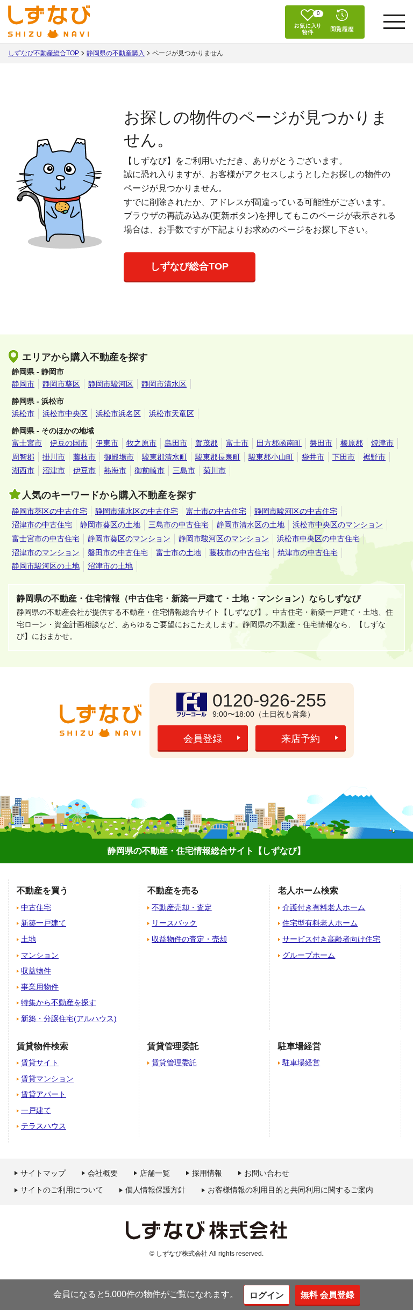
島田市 (176, 443)
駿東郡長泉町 (217, 457)
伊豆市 (84, 470)
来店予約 (300, 738)
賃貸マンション (47, 1078)
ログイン (267, 1295)
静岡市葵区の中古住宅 (49, 511)
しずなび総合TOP (190, 266)
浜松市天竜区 (171, 413)
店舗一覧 (155, 1173)
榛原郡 (351, 443)
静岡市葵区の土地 (110, 524)
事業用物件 (40, 986)
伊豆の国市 (69, 443)
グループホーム (308, 955)
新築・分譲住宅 (69, 1018)
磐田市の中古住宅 (118, 552)
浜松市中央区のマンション (338, 524)
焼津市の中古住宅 (307, 552)
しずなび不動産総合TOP (43, 53)
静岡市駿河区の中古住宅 (295, 511)
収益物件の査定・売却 (189, 939)
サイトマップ (43, 1173)
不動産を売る (173, 890)
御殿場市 (119, 457)
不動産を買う (42, 890)
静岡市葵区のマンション (129, 538)
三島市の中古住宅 (178, 524)
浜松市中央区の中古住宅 (318, 538)
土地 (28, 939)
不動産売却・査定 (182, 907)
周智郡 (23, 457)
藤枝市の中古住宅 (239, 552)
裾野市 (374, 457)
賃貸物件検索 (42, 1046)
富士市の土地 (178, 552)
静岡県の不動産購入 (116, 53)
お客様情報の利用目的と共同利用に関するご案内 (290, 1189)
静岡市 (23, 384)
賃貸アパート (43, 1094)
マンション (40, 955)
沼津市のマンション (46, 552)
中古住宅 (36, 907)
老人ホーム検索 (308, 890)
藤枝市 (84, 457)
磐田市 (321, 443)
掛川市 (53, 457)
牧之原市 (141, 443)
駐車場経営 (301, 1062)
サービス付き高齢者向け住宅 (331, 939)
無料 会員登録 (327, 1294)
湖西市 (23, 470)
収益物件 (36, 970)
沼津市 (53, 470)
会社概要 (103, 1173)
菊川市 (214, 470)
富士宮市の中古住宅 (46, 538)
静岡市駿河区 (110, 384)
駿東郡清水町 (164, 457)
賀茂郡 (206, 443)
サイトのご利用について (61, 1189)
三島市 (184, 470)
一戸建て (36, 1110)
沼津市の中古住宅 (42, 524)
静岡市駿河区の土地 (46, 566)
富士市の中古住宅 (216, 511)
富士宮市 (27, 443)
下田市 (343, 457)
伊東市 (107, 443)
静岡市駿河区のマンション (224, 538)
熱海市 (115, 470)
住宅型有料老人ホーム (320, 923)
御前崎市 (149, 470)
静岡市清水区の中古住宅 (136, 511)
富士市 (237, 443)
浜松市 (23, 413)
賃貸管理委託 (174, 1062)
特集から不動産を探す (58, 1002)
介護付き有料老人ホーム (323, 907)
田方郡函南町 (279, 443)
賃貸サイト (40, 1062)
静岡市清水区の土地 (250, 524)
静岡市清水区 (164, 384)
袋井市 (313, 457)
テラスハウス (43, 1126)
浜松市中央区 (65, 413)
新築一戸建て (43, 923)
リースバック (174, 923)
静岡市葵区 (61, 384)
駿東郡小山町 (271, 457)
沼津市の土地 (110, 566)
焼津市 (382, 443)
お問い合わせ (266, 1173)
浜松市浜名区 (118, 413)
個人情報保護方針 (155, 1189)
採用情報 (207, 1173)
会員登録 (202, 738)
